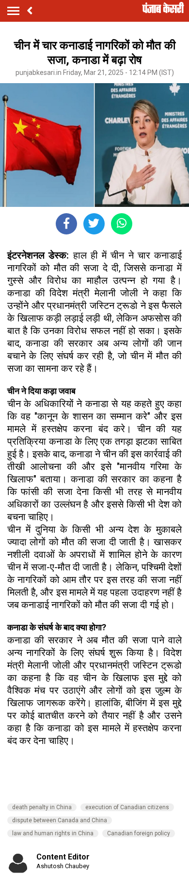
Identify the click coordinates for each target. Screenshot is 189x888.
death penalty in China (42, 807)
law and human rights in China (53, 833)
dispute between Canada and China (59, 820)
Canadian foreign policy (138, 833)
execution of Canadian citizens (127, 807)
